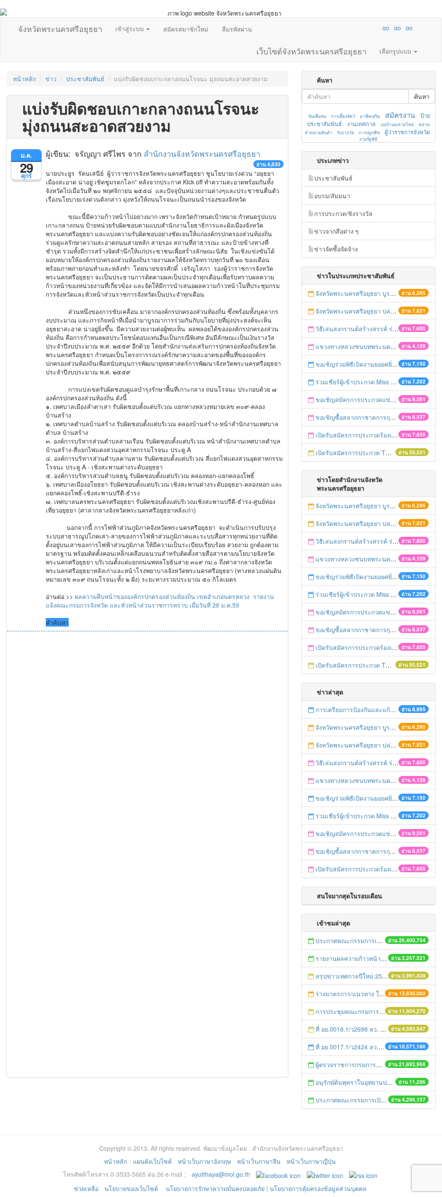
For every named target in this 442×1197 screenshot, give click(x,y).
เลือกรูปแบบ (396, 51)
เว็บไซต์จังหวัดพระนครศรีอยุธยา (311, 49)
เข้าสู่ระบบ (130, 28)
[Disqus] (147, 748)
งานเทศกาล (361, 124)
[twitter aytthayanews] (325, 1174)
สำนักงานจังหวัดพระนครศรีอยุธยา (202, 153)
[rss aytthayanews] (363, 1174)
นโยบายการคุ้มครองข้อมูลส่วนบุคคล (318, 1188)
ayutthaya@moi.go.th (221, 1174)
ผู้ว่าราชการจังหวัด (407, 132)
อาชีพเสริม (370, 116)
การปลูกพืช (369, 133)
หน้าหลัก (24, 78)
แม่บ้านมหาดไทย (397, 124)
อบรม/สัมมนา (332, 195)
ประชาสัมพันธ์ (85, 78)
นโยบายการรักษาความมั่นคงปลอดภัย (215, 1188)
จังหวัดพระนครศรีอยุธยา (60, 27)
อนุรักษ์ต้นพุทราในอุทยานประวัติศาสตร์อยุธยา (376, 1082)
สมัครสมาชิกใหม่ (185, 29)
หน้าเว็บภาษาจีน (259, 1161)
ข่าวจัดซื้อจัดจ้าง (336, 248)
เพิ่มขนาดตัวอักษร (378, 28)
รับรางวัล (345, 133)
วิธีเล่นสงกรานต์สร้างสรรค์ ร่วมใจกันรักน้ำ (373, 328)
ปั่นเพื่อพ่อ (317, 116)
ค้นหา (421, 96)
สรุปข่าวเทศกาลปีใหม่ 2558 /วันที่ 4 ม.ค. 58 (373, 976)
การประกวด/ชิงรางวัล (343, 213)
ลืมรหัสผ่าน (237, 29)
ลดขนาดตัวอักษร (360, 28)
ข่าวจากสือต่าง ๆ (336, 231)
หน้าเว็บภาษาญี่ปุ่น (311, 1161)
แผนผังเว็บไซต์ (152, 1161)
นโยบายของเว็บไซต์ (132, 1188)
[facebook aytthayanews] (278, 1174)
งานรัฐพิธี (368, 139)
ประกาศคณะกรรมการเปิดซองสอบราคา (368, 940)
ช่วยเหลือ (86, 1188)
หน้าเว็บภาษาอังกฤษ (204, 1161)
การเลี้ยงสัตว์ (343, 116)
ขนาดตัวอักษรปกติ (369, 28)
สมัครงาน (400, 115)
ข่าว (51, 78)
